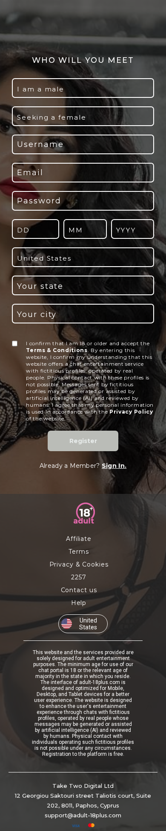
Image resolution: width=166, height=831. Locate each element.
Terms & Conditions (57, 350)
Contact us (79, 590)
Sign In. (114, 466)
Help (79, 603)
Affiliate (79, 539)
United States (88, 624)
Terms (79, 551)
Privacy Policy (131, 411)
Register (83, 441)
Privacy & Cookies (79, 564)
